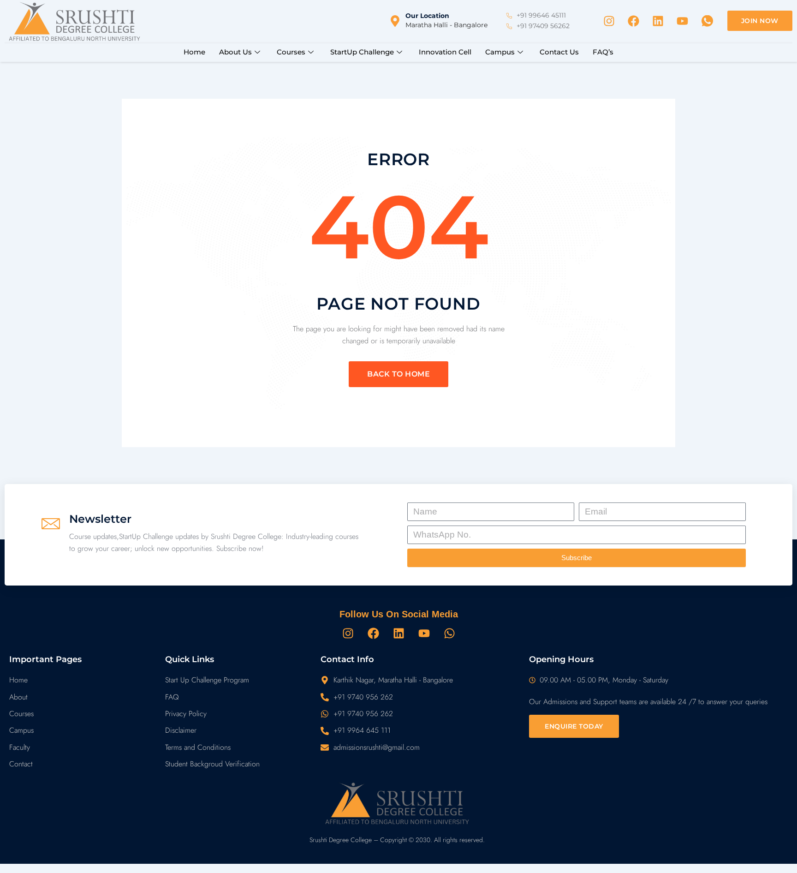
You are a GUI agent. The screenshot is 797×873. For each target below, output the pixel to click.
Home (194, 52)
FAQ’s (603, 52)
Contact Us (559, 52)
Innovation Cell (445, 52)
